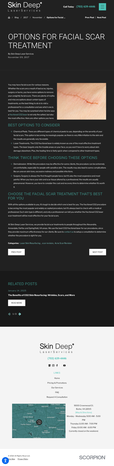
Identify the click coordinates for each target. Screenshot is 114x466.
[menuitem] (57, 378)
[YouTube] (64, 365)
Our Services (57, 387)
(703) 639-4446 (85, 6)
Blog (17, 17)
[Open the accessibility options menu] (5, 460)
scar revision (47, 243)
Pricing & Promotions (57, 383)
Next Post (98, 252)
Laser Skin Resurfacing (30, 243)
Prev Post (16, 252)
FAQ (57, 392)
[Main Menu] (102, 6)
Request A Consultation (57, 397)
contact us (69, 232)
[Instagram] (53, 365)
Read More (16, 303)
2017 (25, 17)
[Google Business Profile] (49, 365)
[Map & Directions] (83, 412)
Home (57, 378)
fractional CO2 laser (18, 114)
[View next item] (19, 314)
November (37, 17)
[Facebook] (57, 365)
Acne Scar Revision (63, 243)
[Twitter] (61, 365)
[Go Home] (10, 17)
